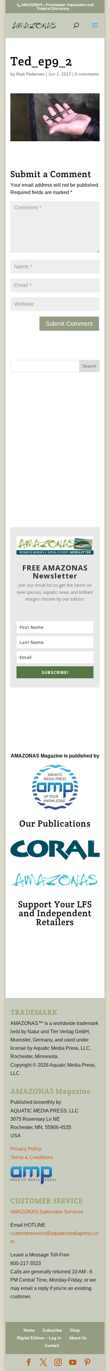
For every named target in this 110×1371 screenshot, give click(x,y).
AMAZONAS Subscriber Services (46, 1211)
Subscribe (52, 1330)
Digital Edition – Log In (39, 1338)
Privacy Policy (25, 1148)
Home (29, 1330)
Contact (52, 1345)
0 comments (87, 74)
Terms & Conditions (31, 1157)
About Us (77, 1338)
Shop (75, 1330)
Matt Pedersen (30, 74)
